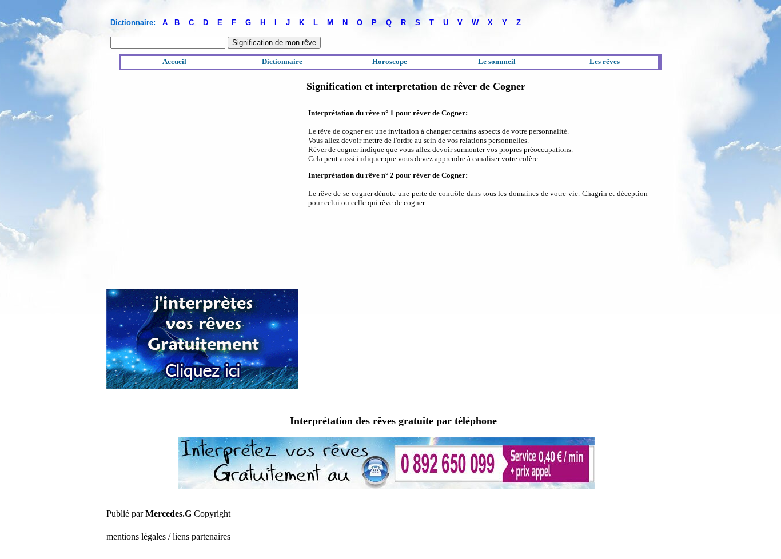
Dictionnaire (282, 61)
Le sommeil (497, 61)
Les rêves (604, 61)
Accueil (174, 61)
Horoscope (389, 61)
